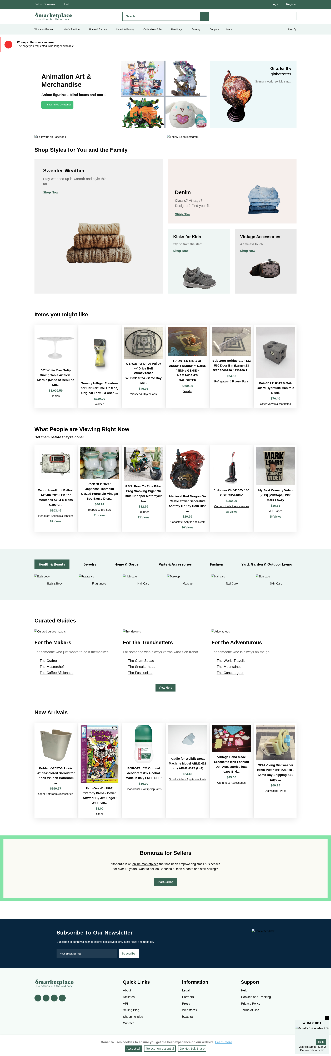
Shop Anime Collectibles (59, 104)
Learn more (223, 1042)
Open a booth (183, 869)
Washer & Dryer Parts (143, 394)
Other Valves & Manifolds (275, 403)
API (125, 1003)
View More (165, 687)
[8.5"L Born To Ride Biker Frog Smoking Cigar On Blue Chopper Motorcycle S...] (143, 488)
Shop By (292, 29)
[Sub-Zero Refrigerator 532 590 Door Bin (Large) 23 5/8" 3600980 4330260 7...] (231, 366)
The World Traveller (232, 661)
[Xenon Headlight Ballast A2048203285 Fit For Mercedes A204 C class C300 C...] (56, 488)
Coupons (214, 29)
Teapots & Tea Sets (99, 509)
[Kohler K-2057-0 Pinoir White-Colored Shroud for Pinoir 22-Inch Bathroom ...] (56, 770)
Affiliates (129, 997)
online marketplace (145, 864)
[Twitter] (46, 998)
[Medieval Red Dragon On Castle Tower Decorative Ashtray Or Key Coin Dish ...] (187, 488)
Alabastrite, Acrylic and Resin (187, 521)
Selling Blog (131, 1010)
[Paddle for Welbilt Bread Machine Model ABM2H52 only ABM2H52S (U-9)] (187, 770)
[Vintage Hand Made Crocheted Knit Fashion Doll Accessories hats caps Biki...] (231, 770)
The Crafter (48, 661)
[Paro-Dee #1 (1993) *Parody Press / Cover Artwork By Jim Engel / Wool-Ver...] (100, 770)
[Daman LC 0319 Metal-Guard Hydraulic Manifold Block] (275, 366)
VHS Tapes (275, 511)
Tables (56, 396)
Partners (188, 997)
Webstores (189, 1010)
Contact (128, 1023)
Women (99, 404)
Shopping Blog (133, 1016)
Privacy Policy (250, 1003)
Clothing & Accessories (231, 782)
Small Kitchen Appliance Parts (187, 779)
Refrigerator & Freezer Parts (231, 381)
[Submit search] (204, 16)
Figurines (143, 511)
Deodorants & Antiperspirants (144, 789)
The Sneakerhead (141, 667)
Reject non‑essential (160, 1048)
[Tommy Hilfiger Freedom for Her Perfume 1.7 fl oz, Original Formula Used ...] (100, 366)
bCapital (187, 1016)
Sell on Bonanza (44, 4)
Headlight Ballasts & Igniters (55, 515)
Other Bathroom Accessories (55, 793)
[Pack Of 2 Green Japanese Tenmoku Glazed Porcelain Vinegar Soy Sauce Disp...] (100, 488)
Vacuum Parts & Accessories (231, 506)
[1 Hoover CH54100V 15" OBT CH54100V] (231, 488)
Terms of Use (250, 1010)
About (127, 990)
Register (291, 4)
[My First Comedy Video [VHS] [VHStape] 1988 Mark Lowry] (275, 488)
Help (67, 4)
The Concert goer (230, 673)
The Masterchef (52, 667)
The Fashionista (140, 673)
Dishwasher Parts (275, 790)
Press (186, 1003)
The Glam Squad (141, 661)
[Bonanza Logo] (53, 16)
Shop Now (50, 192)
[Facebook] (37, 998)
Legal (186, 990)
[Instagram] (62, 998)
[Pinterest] (54, 998)
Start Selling (165, 881)
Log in (275, 4)
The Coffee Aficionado (56, 673)
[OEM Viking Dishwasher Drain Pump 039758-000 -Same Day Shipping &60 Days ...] (275, 770)
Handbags (176, 29)
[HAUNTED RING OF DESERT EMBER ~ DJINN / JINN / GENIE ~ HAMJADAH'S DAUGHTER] (187, 366)
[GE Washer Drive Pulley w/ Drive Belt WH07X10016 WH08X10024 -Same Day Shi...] (143, 366)
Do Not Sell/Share (192, 1048)
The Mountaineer (230, 667)
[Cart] (293, 16)
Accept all (133, 1048)
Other (99, 813)
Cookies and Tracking (256, 997)
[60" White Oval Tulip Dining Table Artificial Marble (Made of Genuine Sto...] (56, 366)
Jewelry (196, 29)
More (229, 29)
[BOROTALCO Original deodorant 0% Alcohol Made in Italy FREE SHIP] (143, 770)
